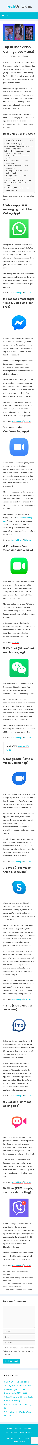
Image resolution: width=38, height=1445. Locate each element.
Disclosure (27, 1428)
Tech (8, 1271)
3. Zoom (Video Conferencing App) (17, 157)
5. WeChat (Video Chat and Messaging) (17, 167)
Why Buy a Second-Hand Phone (19, 1289)
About (9, 1428)
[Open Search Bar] (35, 15)
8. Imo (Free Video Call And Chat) (19, 180)
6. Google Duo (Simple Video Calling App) (17, 172)
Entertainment (22, 1271)
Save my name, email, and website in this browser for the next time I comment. (19, 1351)
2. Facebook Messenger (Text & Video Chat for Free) (18, 152)
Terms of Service (25, 1432)
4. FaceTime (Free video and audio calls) (17, 162)
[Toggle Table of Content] (30, 140)
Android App (17, 293)
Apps (13, 1271)
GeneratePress (19, 1441)
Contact (17, 1428)
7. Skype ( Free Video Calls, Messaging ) (16, 177)
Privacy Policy (11, 1432)
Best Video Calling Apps (14, 144)
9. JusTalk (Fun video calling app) (17, 184)
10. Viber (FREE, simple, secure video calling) (17, 189)
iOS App (27, 293)
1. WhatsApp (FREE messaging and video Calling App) (19, 147)
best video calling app (15, 1278)
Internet (6, 1274)
